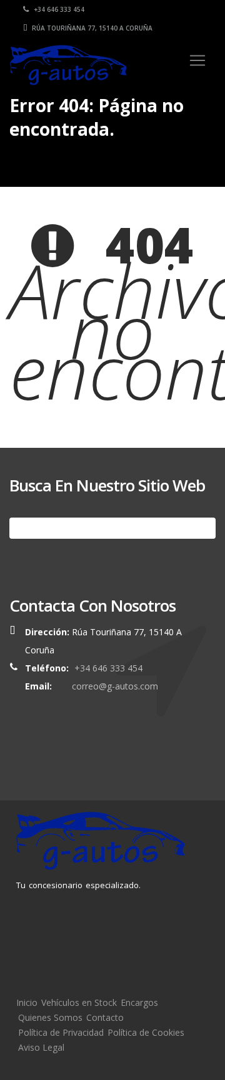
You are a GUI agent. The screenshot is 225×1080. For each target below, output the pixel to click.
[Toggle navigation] (197, 60)
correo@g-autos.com (115, 686)
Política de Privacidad (61, 1032)
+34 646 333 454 (58, 9)
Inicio (27, 1002)
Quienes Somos (50, 1017)
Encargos (139, 1002)
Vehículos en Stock (79, 1002)
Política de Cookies (146, 1032)
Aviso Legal (41, 1047)
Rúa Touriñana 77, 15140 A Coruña (91, 28)
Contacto (105, 1017)
